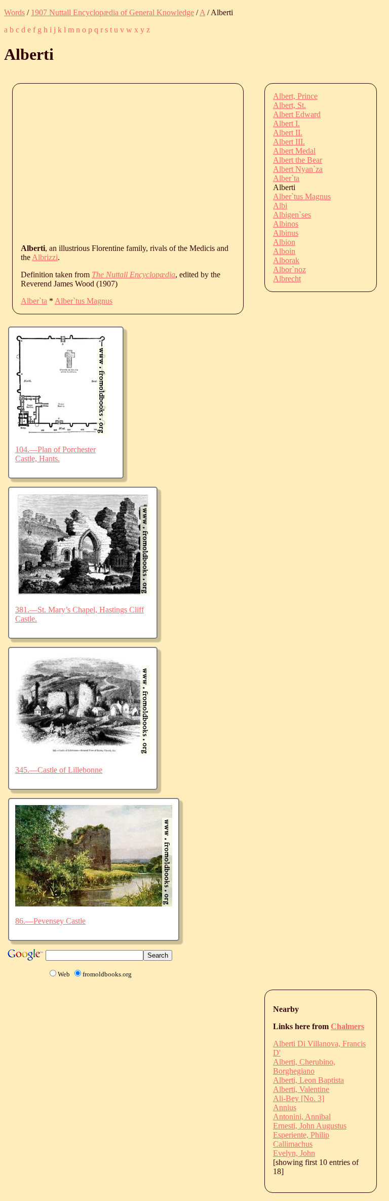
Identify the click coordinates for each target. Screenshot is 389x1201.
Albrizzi (45, 257)
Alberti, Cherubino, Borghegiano (304, 1066)
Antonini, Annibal (302, 1116)
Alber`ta (34, 301)
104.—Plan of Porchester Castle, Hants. (55, 454)
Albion (284, 242)
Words (14, 12)
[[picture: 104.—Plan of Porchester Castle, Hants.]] (61, 432)
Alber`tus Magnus (83, 301)
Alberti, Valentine (301, 1089)
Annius (284, 1107)
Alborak (286, 260)
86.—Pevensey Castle (50, 921)
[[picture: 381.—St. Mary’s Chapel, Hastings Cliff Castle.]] (82, 592)
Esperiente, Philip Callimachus (301, 1139)
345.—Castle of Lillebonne (58, 770)
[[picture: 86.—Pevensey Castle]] (93, 903)
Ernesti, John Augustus (309, 1125)
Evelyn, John (294, 1153)
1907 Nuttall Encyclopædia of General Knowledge (112, 12)
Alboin (284, 251)
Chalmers (347, 1026)
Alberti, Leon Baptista (308, 1080)
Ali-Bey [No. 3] (298, 1098)
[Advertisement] (205, 163)
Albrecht (287, 278)
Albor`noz (289, 269)
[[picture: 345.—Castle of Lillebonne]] (82, 752)
